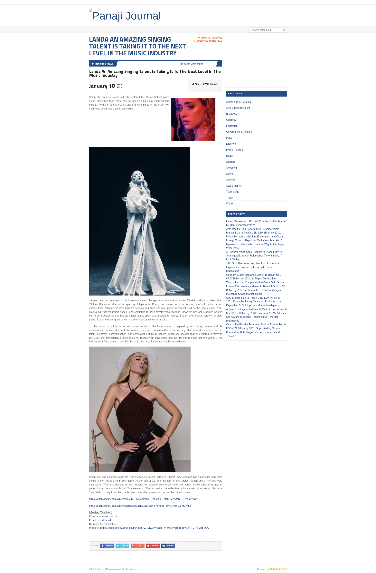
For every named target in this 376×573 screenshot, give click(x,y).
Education (232, 125)
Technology (232, 191)
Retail (229, 155)
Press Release (234, 149)
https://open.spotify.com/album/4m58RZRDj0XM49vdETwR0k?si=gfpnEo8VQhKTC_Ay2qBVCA (143, 498)
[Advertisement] (241, 14)
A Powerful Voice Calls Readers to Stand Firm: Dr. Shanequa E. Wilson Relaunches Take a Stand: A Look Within (254, 255)
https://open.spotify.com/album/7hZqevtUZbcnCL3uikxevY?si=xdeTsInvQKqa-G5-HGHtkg (140, 505)
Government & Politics (239, 131)
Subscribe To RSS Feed (209, 41)
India (229, 137)
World (229, 203)
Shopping (231, 167)
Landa (113, 516)
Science (230, 161)
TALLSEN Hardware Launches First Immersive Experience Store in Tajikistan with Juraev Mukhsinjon (252, 267)
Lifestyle (231, 143)
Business (231, 113)
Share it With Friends (206, 84)
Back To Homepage (212, 38)
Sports (230, 173)
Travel (229, 197)
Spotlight (231, 179)
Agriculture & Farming (238, 101)
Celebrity (231, 119)
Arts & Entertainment (238, 107)
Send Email (104, 520)
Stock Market (233, 185)
